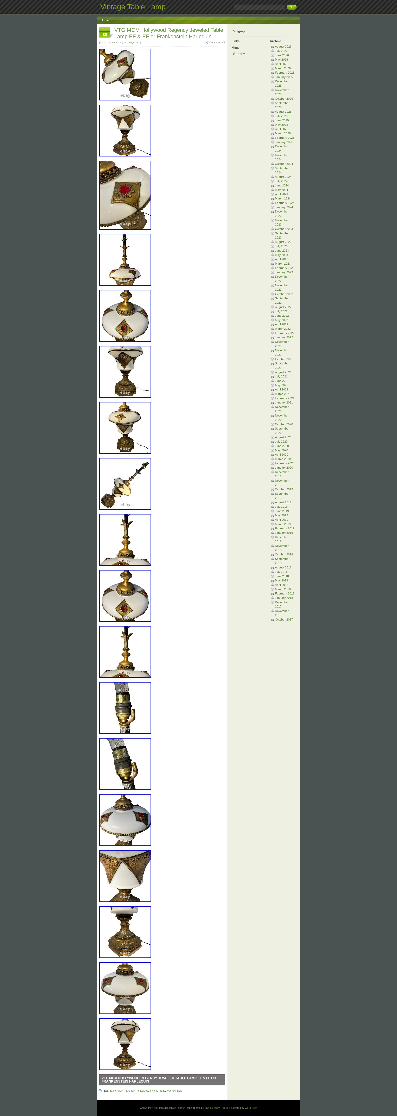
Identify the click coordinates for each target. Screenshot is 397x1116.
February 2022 (284, 333)
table (179, 1090)
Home (105, 20)
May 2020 (281, 450)
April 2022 (281, 324)
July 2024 (281, 181)
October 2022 (284, 294)
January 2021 (284, 402)
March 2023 (283, 263)
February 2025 (284, 137)
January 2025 (284, 142)
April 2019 (281, 519)
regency (170, 1090)
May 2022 (281, 320)
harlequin (130, 1090)
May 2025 (281, 124)
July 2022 (281, 311)
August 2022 (283, 307)
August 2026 (283, 46)
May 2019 (281, 515)
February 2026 (284, 72)
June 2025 (282, 120)
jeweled (153, 1090)
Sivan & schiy (212, 1107)
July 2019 (281, 506)
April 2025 (281, 129)
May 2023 (281, 255)
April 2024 (281, 194)
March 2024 (283, 198)
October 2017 (284, 619)
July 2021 (281, 376)
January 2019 (284, 532)
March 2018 (283, 589)
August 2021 (283, 372)
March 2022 (283, 328)
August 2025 (283, 111)
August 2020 (283, 437)
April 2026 (281, 64)
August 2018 (283, 567)
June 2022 (282, 315)
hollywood (133, 42)
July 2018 (281, 571)
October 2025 (284, 98)
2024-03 (105, 32)
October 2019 (284, 489)
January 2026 (284, 77)
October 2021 (284, 359)
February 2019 (284, 528)
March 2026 (283, 68)
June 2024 (282, 185)
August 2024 (283, 176)
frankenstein (116, 1090)
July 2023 (281, 246)
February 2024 (284, 202)
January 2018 (284, 597)
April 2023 (281, 259)
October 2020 (284, 424)
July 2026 (281, 51)
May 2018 (281, 580)
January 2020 (284, 467)
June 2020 (282, 446)
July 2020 (281, 441)
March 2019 (283, 524)
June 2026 (282, 55)
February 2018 (284, 593)
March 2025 (283, 133)
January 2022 (284, 337)
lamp (162, 1090)
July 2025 (281, 116)
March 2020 (283, 459)
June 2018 (282, 576)
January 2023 (284, 272)
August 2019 (283, 502)
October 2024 (284, 163)
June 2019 (282, 511)
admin (112, 42)
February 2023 (284, 268)
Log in (241, 53)
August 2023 (283, 241)
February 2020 (284, 463)
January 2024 (284, 207)
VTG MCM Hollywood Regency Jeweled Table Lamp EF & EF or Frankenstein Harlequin (168, 33)
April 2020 (281, 454)
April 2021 (281, 389)
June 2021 (282, 380)
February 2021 (284, 398)
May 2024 (281, 189)
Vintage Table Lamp (133, 6)
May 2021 (281, 385)
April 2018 (281, 584)
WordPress (251, 1107)
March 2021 (283, 393)
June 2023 (282, 250)
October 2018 (284, 554)
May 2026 (281, 59)
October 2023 (284, 228)
